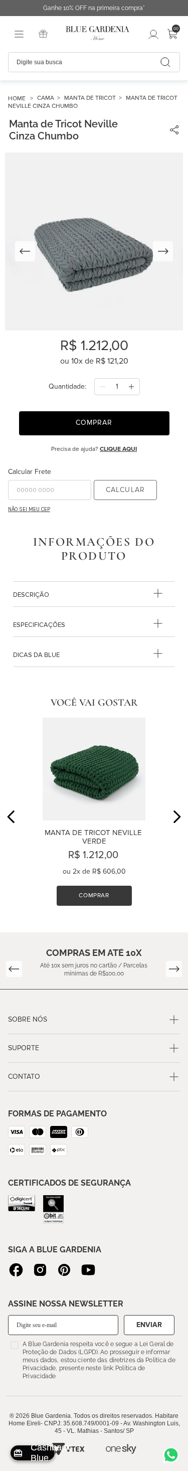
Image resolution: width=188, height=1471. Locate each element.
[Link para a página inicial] (22, 98)
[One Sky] (121, 1449)
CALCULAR (125, 489)
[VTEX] (68, 1449)
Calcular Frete (29, 471)
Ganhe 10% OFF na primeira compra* (94, 8)
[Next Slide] (176, 817)
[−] (102, 386)
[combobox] (94, 62)
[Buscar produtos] (165, 62)
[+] (131, 386)
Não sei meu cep (29, 509)
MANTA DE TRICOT (90, 98)
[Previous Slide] (11, 817)
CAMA (45, 98)
